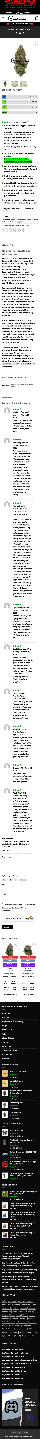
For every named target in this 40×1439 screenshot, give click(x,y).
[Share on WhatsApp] (3, 230)
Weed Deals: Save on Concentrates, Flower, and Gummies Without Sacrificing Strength (18, 1256)
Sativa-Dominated (23, 225)
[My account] (31, 18)
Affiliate (5, 1017)
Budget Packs (20, 219)
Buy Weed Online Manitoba (14, 1371)
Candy (8, 225)
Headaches (6, 1318)
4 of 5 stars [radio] (18, 853)
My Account (7, 1046)
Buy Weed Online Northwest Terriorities (19, 1360)
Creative (23, 1308)
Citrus (16, 1308)
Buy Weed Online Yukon (12, 1378)
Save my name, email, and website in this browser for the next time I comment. (18, 907)
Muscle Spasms (8, 1329)
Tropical (25, 1336)
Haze (13, 225)
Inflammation (22, 1322)
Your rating (6, 850)
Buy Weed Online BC (11, 1374)
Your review (7, 857)
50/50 (4, 1301)
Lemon (4, 1325)
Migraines (27, 1325)
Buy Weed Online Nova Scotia (15, 1353)
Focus (12, 1315)
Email (4, 894)
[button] (3, 18)
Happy (31, 1315)
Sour (35, 1332)
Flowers (20, 29)
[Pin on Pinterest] (19, 230)
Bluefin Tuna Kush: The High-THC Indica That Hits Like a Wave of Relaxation (20, 1287)
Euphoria (29, 1311)
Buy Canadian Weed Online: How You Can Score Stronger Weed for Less (18, 1264)
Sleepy (29, 1332)
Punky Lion (10, 970)
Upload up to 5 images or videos (15, 876)
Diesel (15, 1311)
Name (5, 884)
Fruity (18, 1315)
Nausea (19, 1329)
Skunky (22, 1332)
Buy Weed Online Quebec (13, 1349)
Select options (9, 994)
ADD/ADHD (12, 1301)
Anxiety (21, 1301)
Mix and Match (8, 1038)
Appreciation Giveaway (12, 1021)
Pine (25, 1329)
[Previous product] (22, 33)
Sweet (17, 1336)
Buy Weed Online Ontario (13, 1356)
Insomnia (32, 1322)
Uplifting (33, 1336)
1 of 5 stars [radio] (2, 853)
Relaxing (14, 1332)
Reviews (5, 1042)
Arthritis (29, 1301)
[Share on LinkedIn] (23, 230)
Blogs (4, 1025)
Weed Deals (7, 1054)
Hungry (30, 1318)
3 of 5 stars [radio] (11, 853)
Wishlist (5, 1059)
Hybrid (20, 222)
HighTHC (23, 1318)
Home (11, 29)
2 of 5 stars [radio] (6, 853)
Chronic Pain (7, 1308)
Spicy (4, 1336)
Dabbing (32, 1308)
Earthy (21, 1311)
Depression (6, 1311)
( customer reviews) (19, 122)
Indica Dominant (8, 1322)
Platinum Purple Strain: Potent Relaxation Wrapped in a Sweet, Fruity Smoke (19, 1279)
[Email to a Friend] (15, 230)
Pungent (5, 1332)
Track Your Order (9, 1050)
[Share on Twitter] (11, 230)
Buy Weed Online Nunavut (13, 1367)
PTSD (31, 1329)
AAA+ (29, 29)
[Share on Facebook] (7, 230)
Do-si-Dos (28, 970)
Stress (10, 1336)
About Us (6, 1013)
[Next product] (18, 33)
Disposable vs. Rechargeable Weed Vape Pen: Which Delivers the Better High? (20, 1271)
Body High (26, 1304)
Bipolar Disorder (14, 1304)
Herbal (15, 1318)
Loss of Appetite (15, 1325)
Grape (25, 1315)
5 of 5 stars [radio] (27, 853)
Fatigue (5, 1315)
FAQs (4, 1034)
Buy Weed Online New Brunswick (16, 1364)
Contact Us (7, 1030)
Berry (4, 1304)
